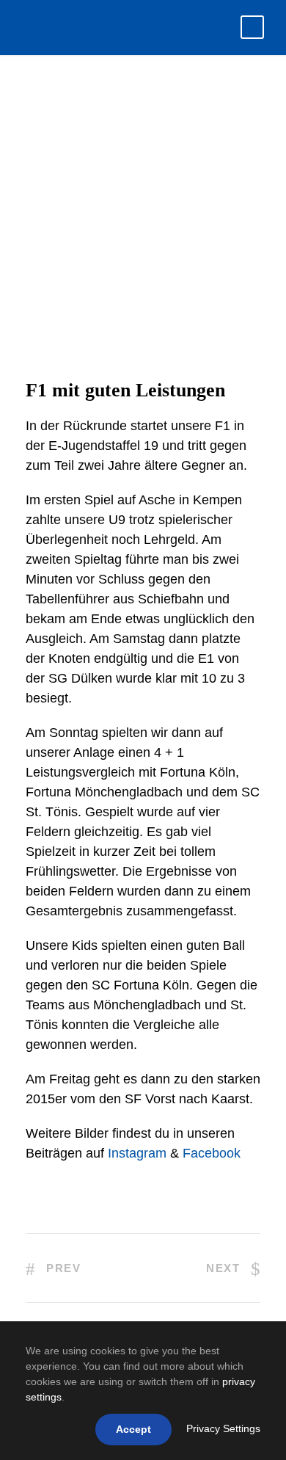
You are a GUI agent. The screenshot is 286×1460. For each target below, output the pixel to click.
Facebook (212, 1153)
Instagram (137, 1153)
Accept (133, 1429)
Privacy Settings (223, 1428)
